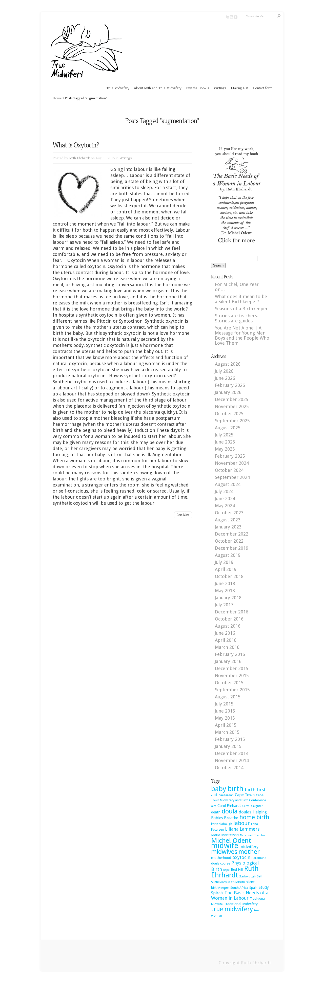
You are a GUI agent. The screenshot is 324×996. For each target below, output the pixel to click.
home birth (254, 817)
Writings (220, 87)
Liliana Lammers (242, 829)
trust (257, 910)
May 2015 (225, 718)
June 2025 (225, 442)
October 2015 (229, 682)
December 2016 (231, 611)
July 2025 (224, 434)
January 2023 (228, 526)
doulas (245, 811)
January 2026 (228, 392)
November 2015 (232, 675)
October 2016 (229, 619)
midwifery (248, 846)
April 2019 (225, 569)
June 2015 (225, 711)
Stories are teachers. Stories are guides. (236, 318)
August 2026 (227, 364)
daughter (256, 806)
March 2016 (227, 647)
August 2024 (227, 484)
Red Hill (237, 870)
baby (218, 789)
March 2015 (227, 732)
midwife (224, 845)
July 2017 (224, 604)
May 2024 (225, 505)
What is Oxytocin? (76, 145)
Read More (183, 515)
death (215, 812)
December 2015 (231, 668)
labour (241, 823)
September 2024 (232, 477)
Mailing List (239, 87)
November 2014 (232, 760)
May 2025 (225, 449)
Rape (226, 870)
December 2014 (231, 753)
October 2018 (229, 576)
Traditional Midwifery (241, 904)
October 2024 (229, 470)
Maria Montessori (225, 835)
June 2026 (225, 378)
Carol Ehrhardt (229, 806)
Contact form (262, 87)
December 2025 (231, 399)
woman (216, 915)
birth (236, 788)
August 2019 (227, 555)
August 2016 (227, 626)
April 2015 (225, 725)
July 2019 (224, 562)
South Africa (239, 888)
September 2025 (232, 420)
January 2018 (228, 597)
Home (57, 98)
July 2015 (224, 703)
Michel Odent (231, 840)
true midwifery (232, 909)
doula (229, 811)
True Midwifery (117, 87)
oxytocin (241, 857)
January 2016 (228, 661)
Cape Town (245, 794)
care (213, 806)
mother (249, 851)
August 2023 (227, 519)
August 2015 (227, 696)
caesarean (226, 795)
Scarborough (247, 876)
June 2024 (225, 498)
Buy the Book (197, 87)
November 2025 (232, 406)
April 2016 (225, 640)
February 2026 (230, 385)
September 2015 (232, 689)
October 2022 (229, 541)
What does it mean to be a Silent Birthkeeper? (241, 299)
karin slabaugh (221, 824)
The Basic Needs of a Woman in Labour (239, 895)
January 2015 (228, 746)
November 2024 (232, 463)
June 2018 (225, 583)
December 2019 (231, 548)
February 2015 (230, 739)
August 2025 (227, 427)
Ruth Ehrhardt (79, 158)
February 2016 (230, 654)
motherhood (221, 858)
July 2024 (224, 491)
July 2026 (224, 371)
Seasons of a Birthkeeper (241, 308)
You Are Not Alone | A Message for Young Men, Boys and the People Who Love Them (242, 335)
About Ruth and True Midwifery (157, 87)
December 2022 (231, 534)
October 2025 (229, 413)
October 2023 (229, 512)
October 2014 (229, 767)
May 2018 (225, 590)
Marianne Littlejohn (252, 835)
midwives (224, 851)
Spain (253, 888)
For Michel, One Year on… (237, 287)
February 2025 (230, 456)
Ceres (246, 806)
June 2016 (225, 633)
